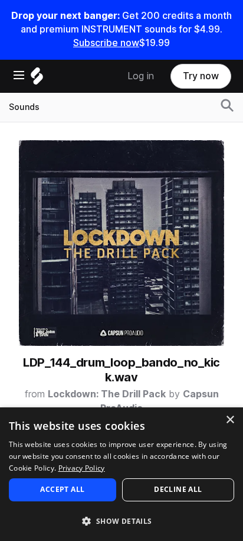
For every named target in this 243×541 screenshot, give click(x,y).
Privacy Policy (81, 468)
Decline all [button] (178, 489)
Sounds (24, 107)
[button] (121, 520)
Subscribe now (106, 42)
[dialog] (121, 474)
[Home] (37, 79)
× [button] (229, 420)
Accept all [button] (62, 489)
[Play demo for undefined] (121, 243)
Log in (140, 76)
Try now (201, 76)
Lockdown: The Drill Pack (107, 394)
